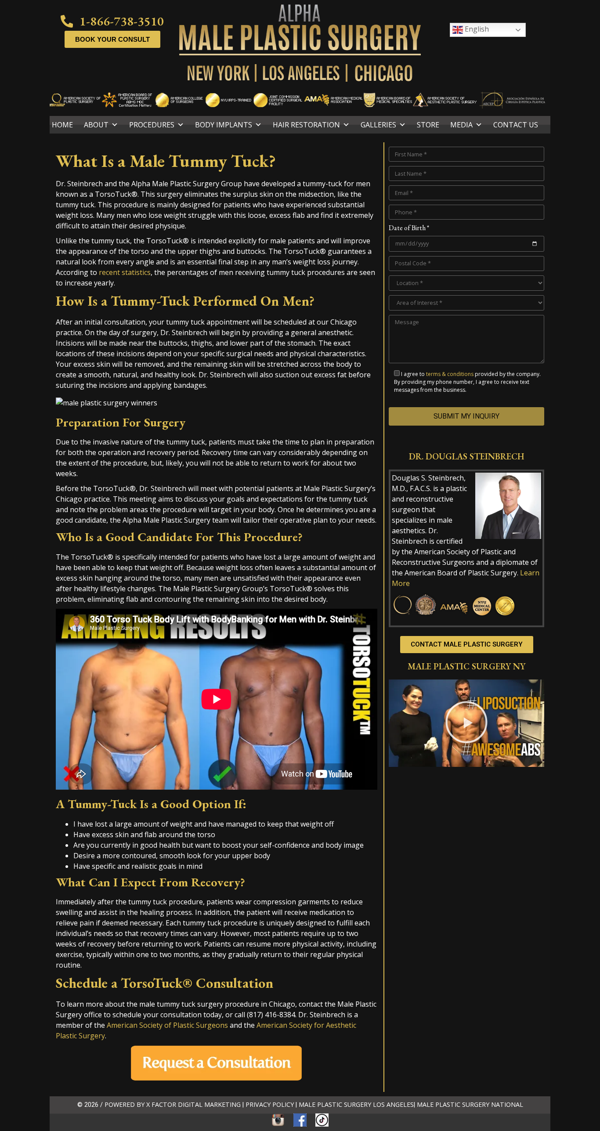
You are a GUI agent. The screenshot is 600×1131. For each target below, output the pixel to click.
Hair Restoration (306, 125)
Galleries (378, 125)
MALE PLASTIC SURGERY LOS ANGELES (356, 1104)
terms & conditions (449, 374)
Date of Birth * (409, 227)
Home (62, 125)
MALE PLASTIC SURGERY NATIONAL (470, 1104)
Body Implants (223, 125)
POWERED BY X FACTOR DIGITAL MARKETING (173, 1104)
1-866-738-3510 (122, 21)
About (96, 125)
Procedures (151, 125)
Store (428, 125)
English (476, 29)
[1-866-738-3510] (67, 21)
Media (461, 125)
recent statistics (125, 272)
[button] (466, 723)
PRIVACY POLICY (270, 1104)
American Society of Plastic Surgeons (167, 1025)
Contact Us (515, 125)
